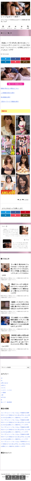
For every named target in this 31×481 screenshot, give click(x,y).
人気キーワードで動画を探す (10, 101)
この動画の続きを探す (8, 93)
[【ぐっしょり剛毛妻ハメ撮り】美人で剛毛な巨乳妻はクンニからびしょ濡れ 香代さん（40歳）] (8, 184)
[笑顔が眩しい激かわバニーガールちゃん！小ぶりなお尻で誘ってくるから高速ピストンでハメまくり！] (23, 184)
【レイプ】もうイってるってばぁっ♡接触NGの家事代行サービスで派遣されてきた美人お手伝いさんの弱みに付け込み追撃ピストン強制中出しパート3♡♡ (15, 422)
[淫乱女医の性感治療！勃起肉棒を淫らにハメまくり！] (8, 164)
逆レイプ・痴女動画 (6, 402)
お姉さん (3, 385)
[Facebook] (15, 58)
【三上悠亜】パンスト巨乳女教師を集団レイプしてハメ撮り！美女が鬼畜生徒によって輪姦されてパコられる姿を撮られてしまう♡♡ (20, 322)
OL (1, 380)
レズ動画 (3, 392)
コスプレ (3, 387)
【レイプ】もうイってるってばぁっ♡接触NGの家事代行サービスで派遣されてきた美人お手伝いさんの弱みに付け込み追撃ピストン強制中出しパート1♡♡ (15, 437)
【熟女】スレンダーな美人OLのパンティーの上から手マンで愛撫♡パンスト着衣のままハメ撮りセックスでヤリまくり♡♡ (20, 288)
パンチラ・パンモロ (6, 390)
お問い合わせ (4, 383)
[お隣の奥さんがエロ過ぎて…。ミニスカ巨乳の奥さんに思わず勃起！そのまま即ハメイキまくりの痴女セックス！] (23, 164)
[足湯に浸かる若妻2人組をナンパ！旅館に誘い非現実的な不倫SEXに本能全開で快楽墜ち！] (8, 125)
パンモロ (26, 199)
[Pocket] (15, 62)
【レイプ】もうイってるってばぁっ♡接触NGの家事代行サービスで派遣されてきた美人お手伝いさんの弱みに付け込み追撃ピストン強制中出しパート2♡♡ (15, 429)
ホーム (4, 33)
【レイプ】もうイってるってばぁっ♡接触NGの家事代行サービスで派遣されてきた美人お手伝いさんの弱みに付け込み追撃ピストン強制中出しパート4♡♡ (15, 415)
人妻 (10, 33)
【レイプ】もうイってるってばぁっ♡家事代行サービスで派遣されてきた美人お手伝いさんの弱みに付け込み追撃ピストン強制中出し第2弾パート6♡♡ (15, 444)
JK (1, 378)
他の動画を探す (5, 97)
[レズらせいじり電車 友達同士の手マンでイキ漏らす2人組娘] (23, 144)
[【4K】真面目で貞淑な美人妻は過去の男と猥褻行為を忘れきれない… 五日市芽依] (23, 125)
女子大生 (3, 397)
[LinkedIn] (5, 62)
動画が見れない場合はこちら (10, 88)
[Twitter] (5, 58)
